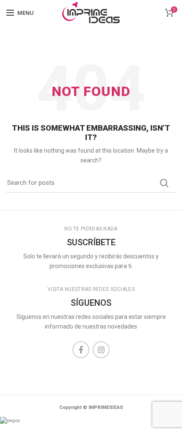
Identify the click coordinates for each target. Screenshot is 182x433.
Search (164, 183)
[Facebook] (80, 349)
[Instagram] (101, 349)
